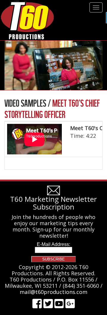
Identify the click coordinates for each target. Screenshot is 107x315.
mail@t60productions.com (53, 291)
